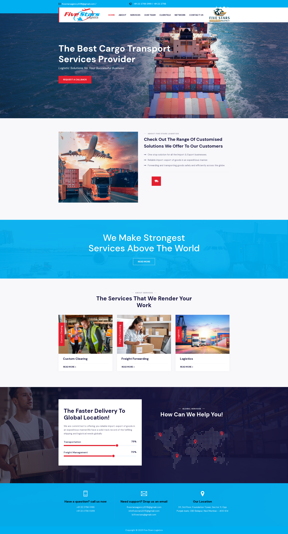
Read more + (69, 367)
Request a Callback (75, 79)
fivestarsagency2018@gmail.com (78, 4)
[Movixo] (82, 15)
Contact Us (196, 15)
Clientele (165, 15)
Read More (144, 261)
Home (111, 15)
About (122, 15)
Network (180, 15)
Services (135, 15)
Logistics (186, 359)
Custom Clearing (75, 359)
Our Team (150, 15)
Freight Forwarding (135, 359)
